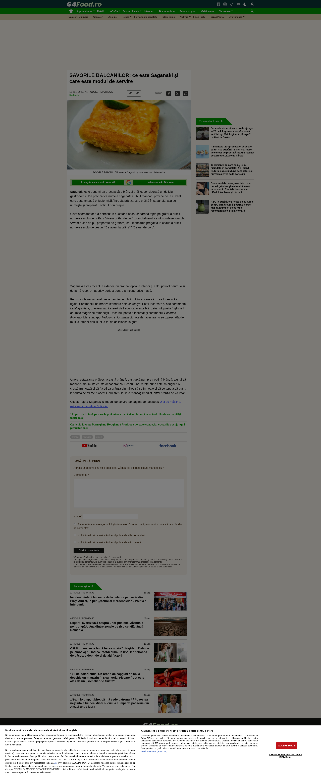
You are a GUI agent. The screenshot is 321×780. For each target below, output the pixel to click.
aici (55, 763)
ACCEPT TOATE (286, 745)
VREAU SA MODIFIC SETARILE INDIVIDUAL (285, 755)
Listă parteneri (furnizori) (154, 751)
